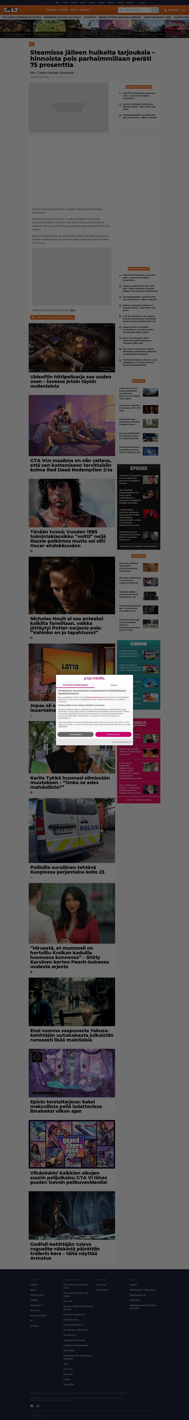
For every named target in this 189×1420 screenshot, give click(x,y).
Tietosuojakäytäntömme (122, 742)
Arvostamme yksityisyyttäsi (75, 685)
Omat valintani (76, 734)
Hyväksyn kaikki (113, 734)
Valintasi (113, 685)
